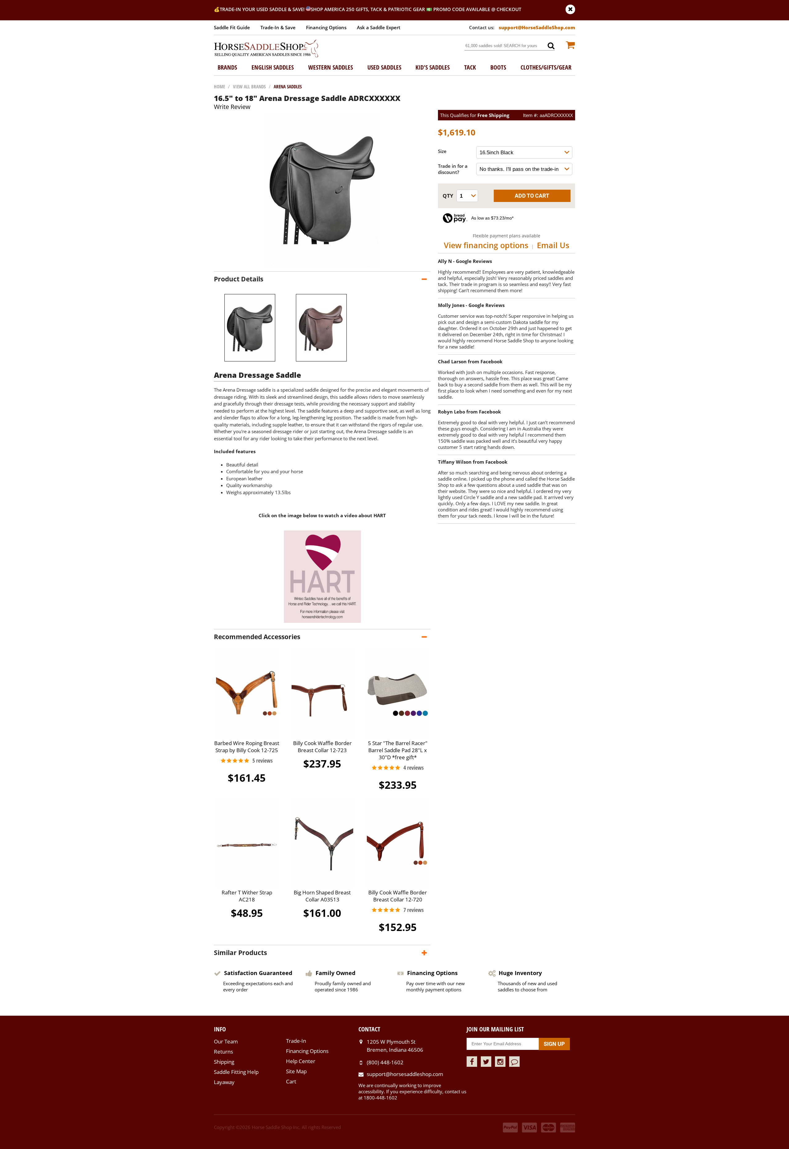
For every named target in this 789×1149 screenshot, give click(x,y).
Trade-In (296, 1040)
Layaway (224, 1082)
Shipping (224, 1061)
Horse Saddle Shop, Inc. (266, 49)
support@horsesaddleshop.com (405, 1074)
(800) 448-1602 (385, 1062)
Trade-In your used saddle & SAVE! (263, 9)
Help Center (300, 1061)
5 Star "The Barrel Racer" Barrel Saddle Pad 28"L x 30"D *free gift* (397, 750)
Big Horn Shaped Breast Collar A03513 (322, 896)
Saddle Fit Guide (232, 27)
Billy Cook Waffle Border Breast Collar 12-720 (397, 896)
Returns (223, 1051)
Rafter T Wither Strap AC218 (247, 896)
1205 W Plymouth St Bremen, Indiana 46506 (395, 1045)
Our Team (226, 1041)
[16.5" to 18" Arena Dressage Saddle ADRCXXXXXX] (322, 265)
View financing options (486, 245)
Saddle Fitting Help (236, 1071)
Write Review (232, 107)
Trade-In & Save (278, 27)
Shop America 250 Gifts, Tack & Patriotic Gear (368, 9)
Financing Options (326, 27)
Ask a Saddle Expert (378, 27)
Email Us (553, 245)
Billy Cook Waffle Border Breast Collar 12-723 (322, 747)
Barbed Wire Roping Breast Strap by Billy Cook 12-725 (246, 747)
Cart (291, 1081)
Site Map (296, 1071)
